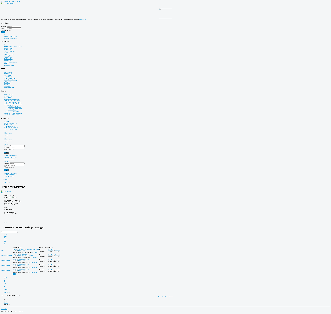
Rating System (8, 57)
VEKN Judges (8, 75)
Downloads (7, 121)
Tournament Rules (9, 87)
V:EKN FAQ (7, 49)
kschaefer (57, 255)
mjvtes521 (35, 252)
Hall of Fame (7, 97)
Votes (5, 63)
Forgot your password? (10, 38)
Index (5, 132)
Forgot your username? (10, 36)
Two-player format (9, 65)
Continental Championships (11, 111)
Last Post (50, 250)
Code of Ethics (8, 72)
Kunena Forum (169, 297)
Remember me (10, 149)
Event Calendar (8, 94)
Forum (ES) (7, 56)
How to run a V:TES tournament (13, 113)
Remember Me (5, 30)
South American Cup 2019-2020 (13, 103)
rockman (57, 250)
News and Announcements (25, 255)
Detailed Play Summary (10, 80)
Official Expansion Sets (10, 123)
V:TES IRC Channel (10, 126)
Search (6, 135)
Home (5, 45)
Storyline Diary (12, 110)
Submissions (7, 60)
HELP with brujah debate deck (21, 259)
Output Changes (8, 76)
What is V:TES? (8, 48)
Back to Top (4, 309)
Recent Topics (8, 133)
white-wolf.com (83, 19)
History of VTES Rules (10, 78)
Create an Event (8, 96)
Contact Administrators (10, 62)
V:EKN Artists (8, 124)
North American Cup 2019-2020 (13, 102)
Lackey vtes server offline (20, 254)
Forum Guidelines (9, 54)
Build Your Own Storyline (15, 108)
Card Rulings (7, 83)
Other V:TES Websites (10, 129)
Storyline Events (8, 105)
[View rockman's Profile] (6, 191)
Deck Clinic (21, 250)
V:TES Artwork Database (11, 127)
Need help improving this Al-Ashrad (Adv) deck (26, 249)
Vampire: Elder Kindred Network (13, 46)
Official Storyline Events (14, 107)
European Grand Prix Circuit (12, 100)
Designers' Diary (8, 59)
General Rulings (8, 81)
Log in (2, 32)
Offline (3, 192)
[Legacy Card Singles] (7, 3)
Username (3, 26)
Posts (5, 222)
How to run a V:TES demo (11, 114)
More (14, 274)
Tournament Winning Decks (11, 99)
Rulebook (6, 84)
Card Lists (7, 86)
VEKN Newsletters (9, 51)
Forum (6, 52)
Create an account (9, 35)
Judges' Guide (8, 73)
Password (3, 28)
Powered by (161, 297)
